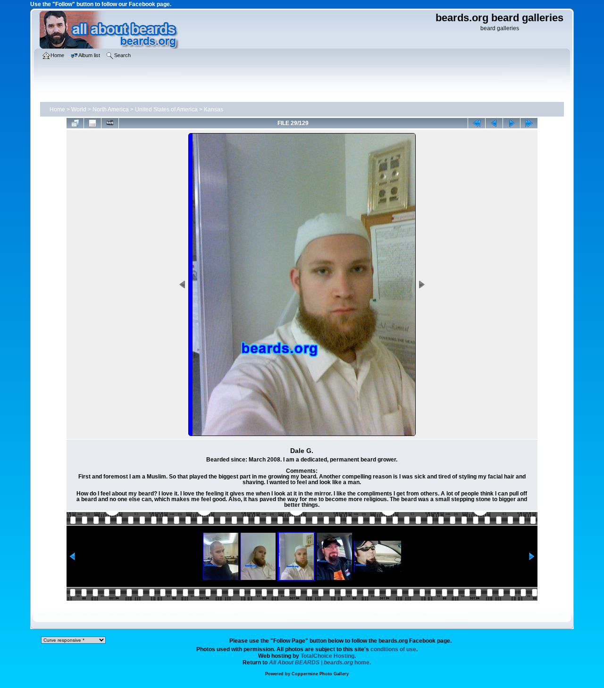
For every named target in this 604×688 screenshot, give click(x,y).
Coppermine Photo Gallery (320, 673)
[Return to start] (476, 123)
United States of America (166, 109)
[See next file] (511, 123)
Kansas (213, 109)
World (78, 109)
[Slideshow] (109, 123)
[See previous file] (494, 123)
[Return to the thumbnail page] (75, 123)
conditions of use (393, 649)
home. (320, 662)
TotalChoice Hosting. (328, 656)
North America (110, 109)
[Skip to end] (528, 123)
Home (57, 109)
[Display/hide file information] (92, 123)
